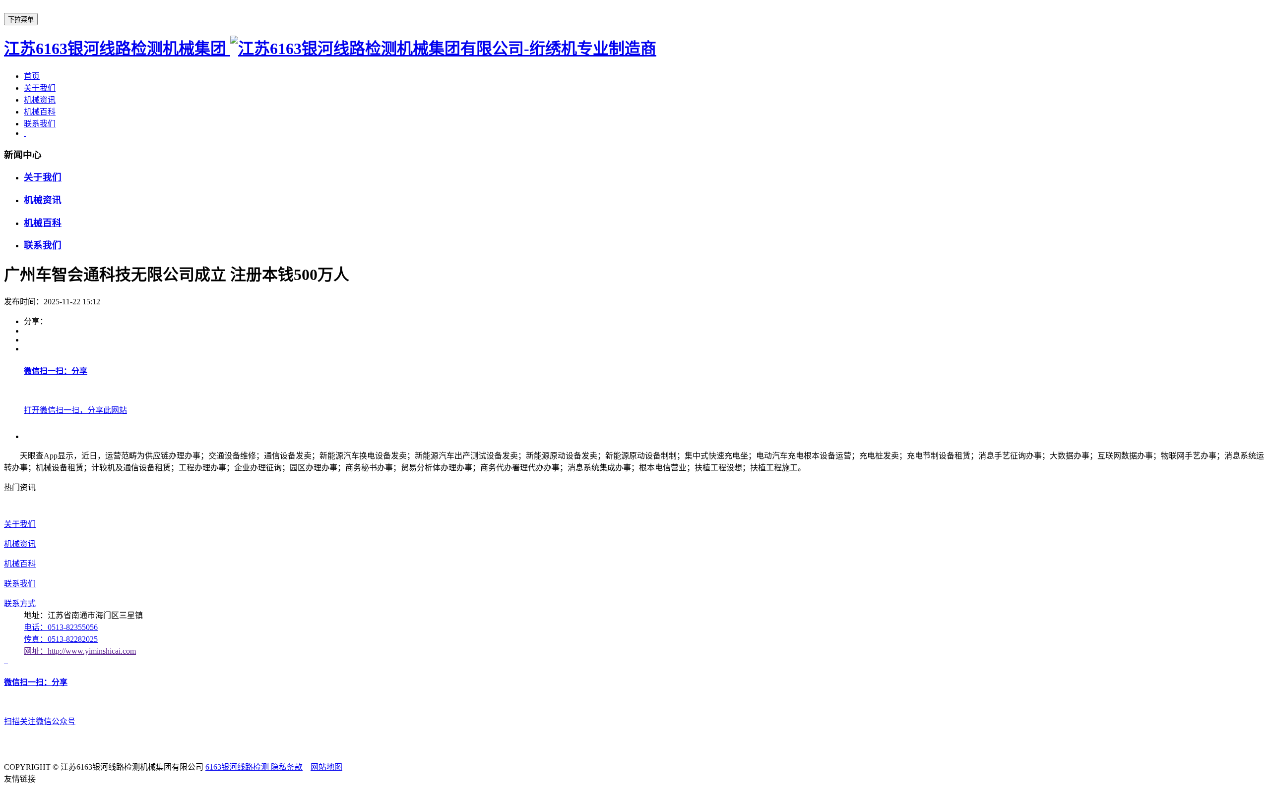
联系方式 (20, 603)
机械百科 (40, 112)
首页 (32, 76)
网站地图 (326, 767)
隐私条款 (287, 767)
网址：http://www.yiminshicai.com (80, 651)
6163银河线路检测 (238, 767)
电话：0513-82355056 (61, 627)
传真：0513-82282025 (61, 639)
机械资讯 (40, 100)
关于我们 (40, 88)
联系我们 (40, 123)
